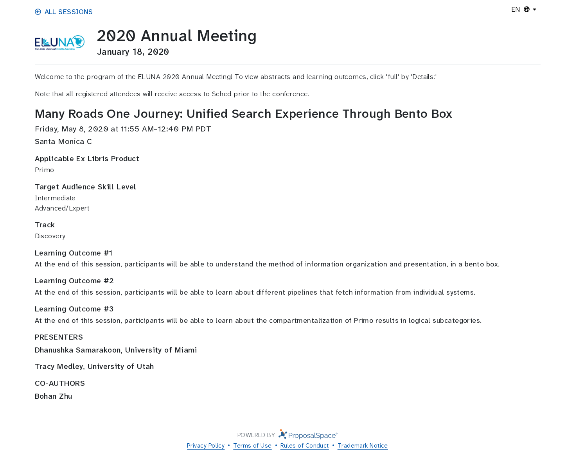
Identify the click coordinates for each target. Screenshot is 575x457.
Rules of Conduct (304, 445)
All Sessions (69, 11)
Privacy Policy (206, 445)
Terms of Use (252, 445)
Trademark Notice (363, 445)
